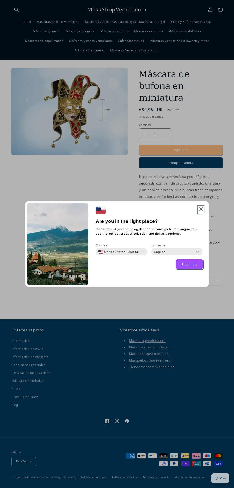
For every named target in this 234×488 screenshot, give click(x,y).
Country (101, 245)
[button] (201, 210)
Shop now (189, 264)
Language (158, 245)
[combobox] (118, 251)
